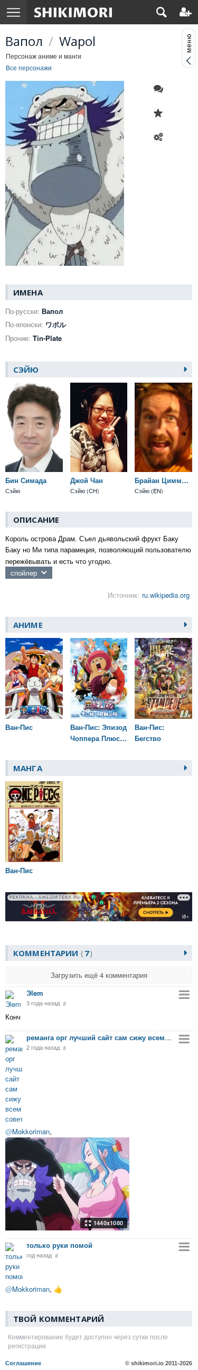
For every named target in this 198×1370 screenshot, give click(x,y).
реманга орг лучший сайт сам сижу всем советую (110, 1037)
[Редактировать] (161, 137)
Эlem (34, 993)
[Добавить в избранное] (161, 113)
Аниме (28, 624)
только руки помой (59, 1245)
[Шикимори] (73, 12)
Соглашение (23, 1363)
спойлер (24, 573)
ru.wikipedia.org (166, 595)
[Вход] (185, 12)
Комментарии (51, 953)
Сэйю (26, 369)
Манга (27, 768)
